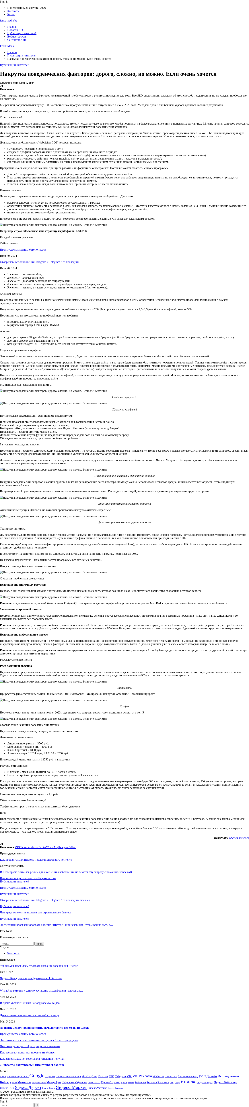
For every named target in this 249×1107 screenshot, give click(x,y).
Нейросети (68, 1082)
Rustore (103, 1076)
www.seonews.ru (239, 837)
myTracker (85, 1076)
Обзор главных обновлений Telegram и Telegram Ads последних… (41, 262)
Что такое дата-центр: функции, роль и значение (30, 1046)
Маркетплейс (39, 1082)
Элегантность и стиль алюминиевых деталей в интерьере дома (39, 1040)
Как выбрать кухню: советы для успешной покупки (32, 1058)
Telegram (120, 1076)
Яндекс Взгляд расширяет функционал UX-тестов (31, 978)
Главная (12, 26)
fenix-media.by (8, 20)
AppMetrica (13, 1076)
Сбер (177, 1083)
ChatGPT (24, 1076)
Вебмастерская (16, 36)
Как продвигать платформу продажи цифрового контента (36, 859)
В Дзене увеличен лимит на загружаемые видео (30, 1002)
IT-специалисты (64, 1076)
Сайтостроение (16, 39)
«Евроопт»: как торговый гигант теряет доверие (32, 1064)
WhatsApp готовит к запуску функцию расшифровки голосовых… (41, 990)
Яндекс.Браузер (205, 1082)
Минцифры (53, 1082)
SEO (111, 1076)
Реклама (152, 1082)
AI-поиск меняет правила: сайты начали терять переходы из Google (44, 1027)
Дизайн (212, 1076)
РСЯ (125, 1083)
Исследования (229, 1076)
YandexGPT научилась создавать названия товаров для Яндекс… (40, 965)
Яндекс (188, 1081)
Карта (11, 14)
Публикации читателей (21, 33)
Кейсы (4, 1082)
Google (36, 1075)
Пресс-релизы (94, 1083)
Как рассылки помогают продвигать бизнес (27, 1052)
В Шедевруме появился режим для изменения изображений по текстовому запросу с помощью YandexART (67, 872)
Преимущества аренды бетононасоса (23, 249)
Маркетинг (24, 1082)
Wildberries (158, 1076)
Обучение (81, 1082)
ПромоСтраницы (111, 1082)
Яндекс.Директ (28, 1087)
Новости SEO (15, 30)
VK (129, 1076)
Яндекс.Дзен (7, 1088)
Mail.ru (75, 1076)
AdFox (3, 1076)
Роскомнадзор (165, 1082)
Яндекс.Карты (48, 1088)
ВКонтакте (191, 1076)
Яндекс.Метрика (97, 1087)
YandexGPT (171, 1076)
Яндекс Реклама (115, 1088)
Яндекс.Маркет (71, 1087)
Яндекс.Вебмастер (225, 1082)
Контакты (13, 11)
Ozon (94, 1076)
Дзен (201, 1076)
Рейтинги (140, 1082)
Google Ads (50, 1077)
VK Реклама (142, 1076)
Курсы (13, 1082)
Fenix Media (7, 46)
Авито (181, 1076)
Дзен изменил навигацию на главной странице (29, 1015)
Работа (131, 1083)
